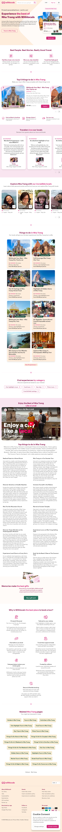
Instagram (24, 809)
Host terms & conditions (48, 796)
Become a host (46, 798)
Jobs (3, 793)
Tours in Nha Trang (10, 30)
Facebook (24, 807)
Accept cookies (52, 826)
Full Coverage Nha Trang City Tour (41, 259)
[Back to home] (8, 3)
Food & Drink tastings (30, 391)
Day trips (39, 387)
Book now (51, 38)
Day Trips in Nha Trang (21, 731)
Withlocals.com (8, 819)
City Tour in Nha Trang (47, 747)
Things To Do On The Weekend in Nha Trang (22, 747)
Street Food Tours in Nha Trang (41, 758)
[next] (59, 111)
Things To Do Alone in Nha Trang (16, 736)
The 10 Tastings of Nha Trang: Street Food (16, 289)
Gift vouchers (5, 800)
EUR (46, 2)
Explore (45, 106)
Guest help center (26, 791)
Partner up (4, 802)
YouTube (24, 812)
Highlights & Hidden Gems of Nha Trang (42, 289)
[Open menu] (58, 2)
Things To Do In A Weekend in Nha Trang (17, 742)
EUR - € (55, 782)
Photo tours (51, 387)
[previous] (56, 111)
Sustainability (5, 796)
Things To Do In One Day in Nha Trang (46, 742)
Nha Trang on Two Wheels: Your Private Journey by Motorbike (18, 352)
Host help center (46, 791)
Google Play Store (6, 809)
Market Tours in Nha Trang (19, 758)
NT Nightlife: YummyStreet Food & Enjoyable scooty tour (42, 321)
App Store (4, 807)
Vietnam (27, 772)
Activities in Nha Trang (47, 720)
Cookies (22, 819)
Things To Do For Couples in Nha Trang (43, 736)
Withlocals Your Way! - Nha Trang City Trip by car (50, 25)
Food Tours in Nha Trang (43, 725)
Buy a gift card (31, 598)
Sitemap (26, 819)
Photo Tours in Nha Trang (40, 731)
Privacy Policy (16, 819)
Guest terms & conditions (28, 796)
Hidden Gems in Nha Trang (19, 753)
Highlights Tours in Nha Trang (41, 753)
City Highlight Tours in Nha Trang (21, 725)
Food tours (28, 387)
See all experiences (30, 364)
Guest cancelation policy (28, 793)
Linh (17, 165)
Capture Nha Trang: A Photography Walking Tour (42, 351)
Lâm (43, 165)
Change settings (39, 826)
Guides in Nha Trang (13, 720)
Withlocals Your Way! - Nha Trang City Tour (18, 320)
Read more (13, 154)
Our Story (4, 791)
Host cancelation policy (48, 793)
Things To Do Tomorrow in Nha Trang (44, 764)
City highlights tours (13, 387)
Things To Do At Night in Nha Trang (17, 764)
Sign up (53, 2)
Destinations (5, 798)
